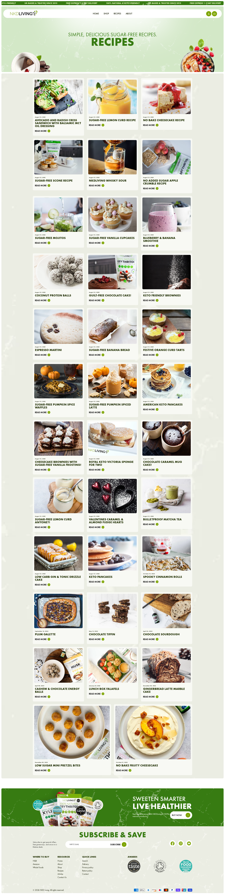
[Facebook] (172, 843)
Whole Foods (38, 867)
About (60, 864)
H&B (35, 861)
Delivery (85, 864)
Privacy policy (87, 867)
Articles (60, 874)
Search (85, 861)
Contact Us (62, 877)
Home (60, 861)
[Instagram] (181, 843)
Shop (60, 867)
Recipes (61, 871)
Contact (85, 874)
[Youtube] (189, 843)
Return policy (87, 871)
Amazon (36, 864)
